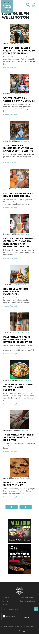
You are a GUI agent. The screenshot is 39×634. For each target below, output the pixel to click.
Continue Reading (9, 67)
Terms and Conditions (27, 598)
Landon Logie (24, 430)
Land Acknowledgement (27, 601)
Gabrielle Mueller (23, 141)
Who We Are (6, 598)
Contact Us (5, 601)
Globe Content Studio (22, 332)
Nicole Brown (19, 43)
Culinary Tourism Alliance (25, 380)
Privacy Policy (6, 604)
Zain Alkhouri (22, 93)
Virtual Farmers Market (22, 478)
